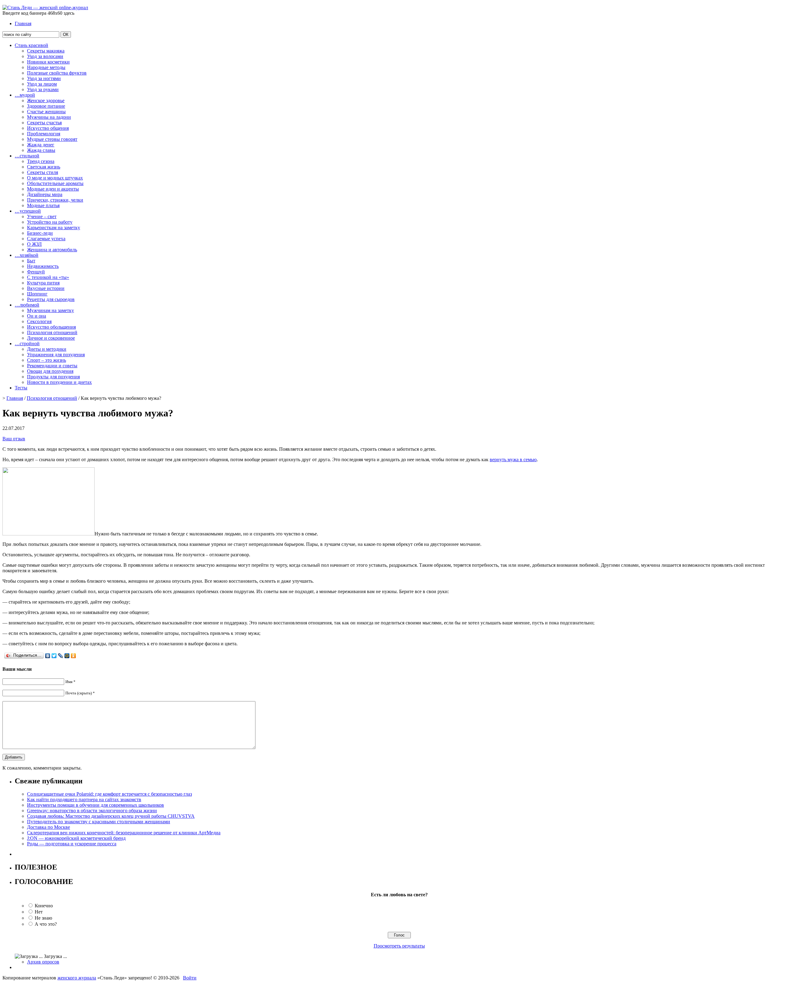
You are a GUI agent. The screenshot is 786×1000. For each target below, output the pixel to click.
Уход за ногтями (44, 78)
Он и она (36, 316)
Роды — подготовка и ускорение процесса (71, 843)
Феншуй (36, 271)
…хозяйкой (26, 255)
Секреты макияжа (45, 50)
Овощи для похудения (50, 371)
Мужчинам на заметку (50, 310)
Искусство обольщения (51, 327)
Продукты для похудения (53, 376)
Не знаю (43, 918)
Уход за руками (43, 89)
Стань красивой (31, 45)
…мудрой (25, 95)
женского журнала (76, 977)
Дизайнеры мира (44, 194)
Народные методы (46, 67)
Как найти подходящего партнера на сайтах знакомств (84, 799)
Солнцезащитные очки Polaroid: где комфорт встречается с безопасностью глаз (109, 794)
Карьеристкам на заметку (53, 227)
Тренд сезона (40, 161)
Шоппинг (37, 293)
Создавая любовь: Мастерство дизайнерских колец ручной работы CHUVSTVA (111, 816)
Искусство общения (48, 128)
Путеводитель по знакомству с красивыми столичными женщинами (98, 821)
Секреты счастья (44, 122)
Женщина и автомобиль (52, 249)
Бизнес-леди (40, 233)
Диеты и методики (46, 349)
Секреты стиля (42, 172)
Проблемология (43, 133)
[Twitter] (54, 656)
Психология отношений (52, 332)
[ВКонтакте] (48, 656)
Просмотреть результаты (399, 945)
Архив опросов (43, 961)
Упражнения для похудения (56, 354)
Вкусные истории (45, 288)
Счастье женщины (46, 111)
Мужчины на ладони (49, 117)
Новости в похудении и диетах (59, 382)
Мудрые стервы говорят (52, 139)
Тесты (21, 387)
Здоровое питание (46, 106)
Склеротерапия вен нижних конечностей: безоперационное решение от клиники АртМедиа (123, 832)
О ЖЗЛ (34, 244)
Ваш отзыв (13, 438)
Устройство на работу (49, 222)
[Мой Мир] (67, 656)
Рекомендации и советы (52, 365)
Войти (189, 977)
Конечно (44, 905)
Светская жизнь (43, 166)
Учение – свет (41, 216)
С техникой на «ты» (48, 277)
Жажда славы (41, 150)
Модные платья (43, 205)
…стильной (27, 155)
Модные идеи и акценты (53, 188)
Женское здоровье (45, 100)
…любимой (27, 304)
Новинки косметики (48, 61)
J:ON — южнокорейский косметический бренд (76, 838)
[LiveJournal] (60, 656)
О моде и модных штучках (55, 177)
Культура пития (43, 282)
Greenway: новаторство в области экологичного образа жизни (92, 810)
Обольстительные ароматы (55, 183)
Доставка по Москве (48, 827)
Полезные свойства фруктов (57, 72)
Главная (23, 23)
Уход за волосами (45, 56)
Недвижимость (43, 266)
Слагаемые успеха (46, 238)
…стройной (27, 343)
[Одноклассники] (73, 656)
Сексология (39, 321)
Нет (39, 911)
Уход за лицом (42, 84)
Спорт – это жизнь (46, 360)
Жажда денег (40, 144)
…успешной (28, 211)
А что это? (46, 924)
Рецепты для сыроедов (51, 299)
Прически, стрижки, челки (55, 200)
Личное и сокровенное (51, 338)
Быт (31, 260)
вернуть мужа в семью (513, 459)
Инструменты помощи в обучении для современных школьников (95, 805)
